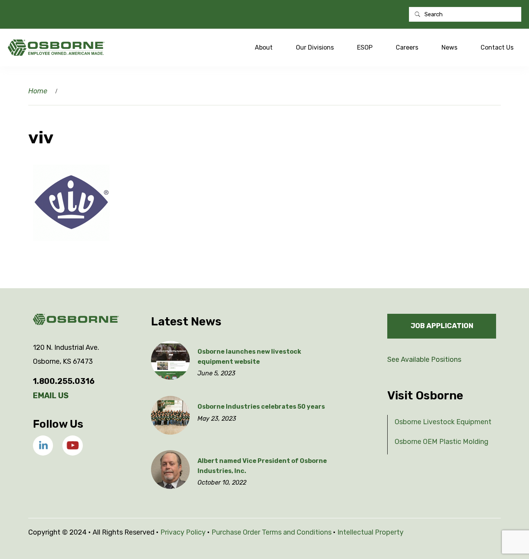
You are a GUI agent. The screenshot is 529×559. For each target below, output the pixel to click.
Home (37, 91)
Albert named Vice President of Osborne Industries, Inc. (262, 466)
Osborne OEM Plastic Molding (441, 441)
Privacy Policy (183, 532)
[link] (43, 445)
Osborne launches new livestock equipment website (249, 356)
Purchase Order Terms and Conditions (271, 532)
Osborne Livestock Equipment (443, 422)
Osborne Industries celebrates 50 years (261, 406)
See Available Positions (424, 359)
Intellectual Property (370, 532)
